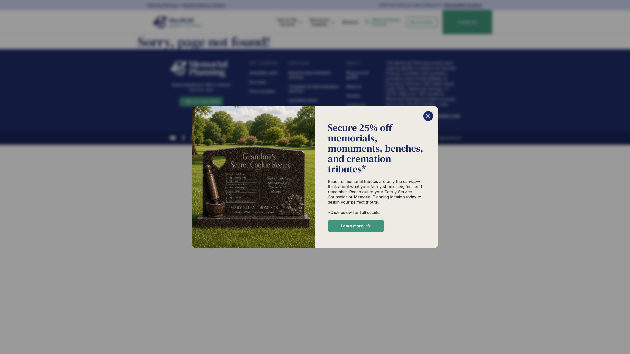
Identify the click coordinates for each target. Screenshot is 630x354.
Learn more (352, 225)
